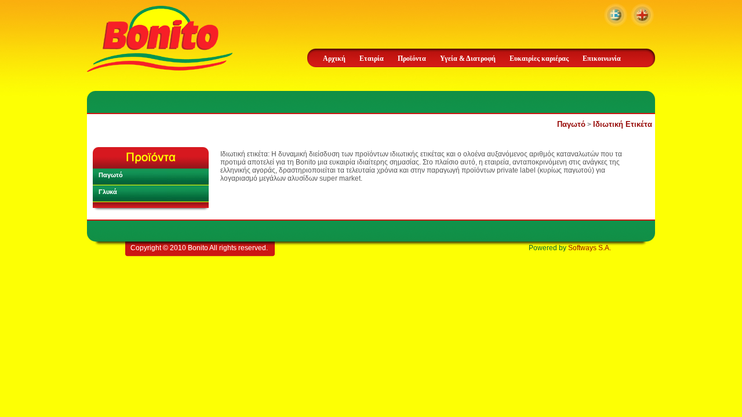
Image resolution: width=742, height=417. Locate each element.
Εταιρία (371, 58)
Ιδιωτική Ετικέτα (622, 124)
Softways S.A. (589, 248)
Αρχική (334, 58)
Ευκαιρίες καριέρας (539, 58)
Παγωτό (571, 124)
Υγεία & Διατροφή (468, 58)
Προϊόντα (412, 58)
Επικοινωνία (602, 58)
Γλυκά (108, 191)
